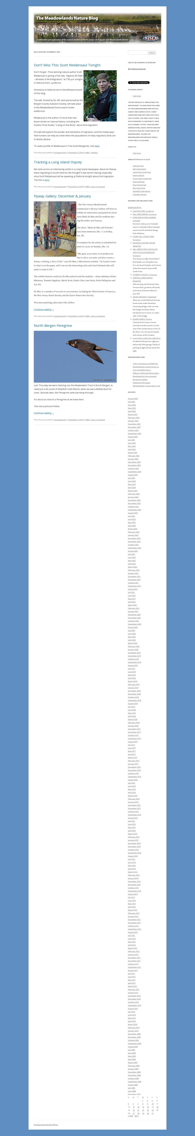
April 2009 (132, 1059)
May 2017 (132, 751)
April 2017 (132, 754)
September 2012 (134, 929)
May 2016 (132, 789)
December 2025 (134, 424)
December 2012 (134, 919)
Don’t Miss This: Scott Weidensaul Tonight (67, 65)
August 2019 (133, 665)
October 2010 (133, 1002)
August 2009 (133, 1046)
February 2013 (133, 913)
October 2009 (133, 1040)
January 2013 (133, 916)
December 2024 (134, 462)
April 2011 (132, 983)
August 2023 (133, 513)
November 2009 (134, 1037)
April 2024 (132, 487)
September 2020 (134, 624)
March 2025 (132, 452)
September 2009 (134, 1043)
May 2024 (132, 484)
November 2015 (134, 808)
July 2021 (131, 592)
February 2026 (133, 417)
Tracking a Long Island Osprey (58, 162)
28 (138, 1113)
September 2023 (134, 510)
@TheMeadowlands (137, 69)
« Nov (130, 1116)
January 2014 (133, 878)
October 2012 (133, 926)
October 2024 (133, 468)
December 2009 (134, 1034)
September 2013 (134, 891)
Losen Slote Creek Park (142, 178)
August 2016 (133, 780)
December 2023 (134, 500)
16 (148, 1107)
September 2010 (134, 1005)
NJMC (88, 152)
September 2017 (134, 738)
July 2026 (131, 402)
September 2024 (134, 471)
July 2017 (131, 745)
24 (153, 1110)
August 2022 (133, 551)
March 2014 (132, 872)
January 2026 (133, 421)
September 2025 (134, 433)
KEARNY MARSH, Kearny (142, 319)
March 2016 (132, 795)
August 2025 (133, 436)
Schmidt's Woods (140, 194)
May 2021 (132, 599)
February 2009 (133, 1066)
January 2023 (133, 535)
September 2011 (134, 967)
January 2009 (133, 1069)
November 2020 (134, 618)
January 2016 (133, 802)
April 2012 (132, 945)
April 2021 (132, 602)
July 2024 (131, 478)
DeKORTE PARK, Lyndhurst (143, 211)
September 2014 (134, 853)
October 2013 (133, 888)
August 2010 (133, 1008)
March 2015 (132, 834)
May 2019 (132, 675)
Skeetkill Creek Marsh (141, 191)
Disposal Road (138, 182)
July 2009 (131, 1050)
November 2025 (134, 427)
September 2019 (134, 662)
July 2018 (131, 707)
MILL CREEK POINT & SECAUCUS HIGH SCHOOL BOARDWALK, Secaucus (145, 252)
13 (134, 1107)
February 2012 (133, 951)
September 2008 (134, 1081)
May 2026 (132, 408)
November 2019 (134, 656)
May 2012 (132, 942)
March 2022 (132, 567)
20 (134, 1110)
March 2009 (132, 1062)
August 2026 (133, 398)
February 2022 (133, 570)
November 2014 (134, 846)
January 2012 (133, 954)
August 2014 (133, 856)
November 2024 (134, 465)
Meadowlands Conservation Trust (146, 386)
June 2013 (132, 900)
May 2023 (132, 522)
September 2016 (134, 776)
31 (153, 1113)
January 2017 (133, 764)
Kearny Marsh (138, 175)
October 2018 (133, 697)
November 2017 (134, 732)
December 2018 (134, 691)
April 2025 (132, 449)
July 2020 (131, 630)
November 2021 (134, 579)
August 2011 (133, 970)
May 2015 (132, 827)
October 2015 (133, 811)
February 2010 (133, 1027)
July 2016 (131, 783)
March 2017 (132, 757)
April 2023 (132, 525)
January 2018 (133, 726)
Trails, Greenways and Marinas (145, 363)
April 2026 (132, 411)
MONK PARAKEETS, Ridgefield (144, 297)
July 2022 (131, 554)
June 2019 (132, 672)
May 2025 (132, 446)
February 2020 (133, 646)
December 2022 (134, 538)
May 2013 (132, 903)
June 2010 (132, 1015)
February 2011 (133, 989)
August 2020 (133, 627)
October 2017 (133, 735)
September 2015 (134, 815)
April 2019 (132, 678)
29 (143, 1113)
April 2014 (132, 869)
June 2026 (132, 405)
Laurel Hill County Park (142, 172)
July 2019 (131, 668)
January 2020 (133, 649)
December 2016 (134, 767)
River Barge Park (139, 185)
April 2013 (132, 907)
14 (138, 1107)
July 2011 (131, 973)
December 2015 (134, 805)
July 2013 (131, 897)
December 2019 (134, 653)
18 (157, 1107)
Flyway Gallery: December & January (62, 196)
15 (143, 1107)
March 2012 (132, 948)
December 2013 (134, 881)
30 (148, 1113)
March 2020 (132, 643)
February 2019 (133, 684)
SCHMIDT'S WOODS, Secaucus (145, 274)
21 (138, 1110)
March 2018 (132, 719)
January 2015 (133, 840)
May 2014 (132, 865)
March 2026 (132, 414)
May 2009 (132, 1056)
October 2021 (133, 583)
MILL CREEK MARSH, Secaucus (145, 214)
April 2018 (132, 716)
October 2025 (133, 430)
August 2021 (133, 589)
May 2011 (132, 980)
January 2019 (133, 687)
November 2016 (134, 770)
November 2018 (134, 694)
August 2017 (133, 741)
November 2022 (134, 541)
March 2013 (132, 910)
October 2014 (133, 849)
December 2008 (134, 1072)
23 (148, 1110)
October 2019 (133, 659)
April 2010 (132, 1021)
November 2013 (134, 884)
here (97, 146)
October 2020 (133, 621)
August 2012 (133, 932)
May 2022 (132, 560)
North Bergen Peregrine (53, 325)
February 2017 (133, 761)
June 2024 (132, 481)
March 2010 (132, 1024)
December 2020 (134, 614)
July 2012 (131, 935)
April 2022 (132, 564)
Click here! (137, 96)
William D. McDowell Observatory (146, 373)
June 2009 (132, 1053)
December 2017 (134, 729)
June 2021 (132, 595)
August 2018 (133, 703)
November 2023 (134, 503)
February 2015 (133, 837)
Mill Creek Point (139, 188)
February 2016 (133, 799)
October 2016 (133, 773)
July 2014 (131, 859)
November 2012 (134, 923)
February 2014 (133, 875)
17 (153, 1107)
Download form (134, 207)
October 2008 (133, 1078)
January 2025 (133, 459)
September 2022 (134, 548)
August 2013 (133, 894)
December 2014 (134, 843)
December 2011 (134, 958)
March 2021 (132, 605)
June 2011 (132, 977)
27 (134, 1113)
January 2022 (133, 573)
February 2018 (133, 722)
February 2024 (133, 494)
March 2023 (132, 529)
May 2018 (132, 713)
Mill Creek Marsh (139, 169)
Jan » (137, 1116)
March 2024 (132, 491)
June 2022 (132, 557)
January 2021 (133, 611)
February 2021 (133, 608)
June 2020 (132, 633)
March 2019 (132, 681)
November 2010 (134, 999)
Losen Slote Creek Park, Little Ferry (147, 338)
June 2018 (132, 710)
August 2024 (133, 475)
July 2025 (131, 440)
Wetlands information (141, 382)
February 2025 (133, 456)
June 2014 (132, 862)
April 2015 (132, 830)
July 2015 (131, 821)
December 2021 (134, 576)
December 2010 (134, 996)
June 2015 (132, 824)
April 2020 (132, 640)
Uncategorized (60, 152)
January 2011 (133, 992)
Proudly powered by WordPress (46, 1125)
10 (153, 1104)
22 (143, 1110)
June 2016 (132, 786)
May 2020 (132, 637)
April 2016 (132, 792)
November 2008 (134, 1075)
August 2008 (133, 1085)
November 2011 (134, 961)
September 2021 (134, 586)
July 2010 (131, 1012)
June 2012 (132, 938)
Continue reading (44, 309)
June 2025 (132, 443)
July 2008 (131, 1088)
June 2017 (132, 748)
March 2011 (132, 986)
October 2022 (133, 545)
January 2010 (133, 1031)
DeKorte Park (138, 166)
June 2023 (132, 519)
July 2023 (131, 516)
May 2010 (132, 1018)
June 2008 (132, 1091)
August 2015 (133, 818)
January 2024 (133, 497)
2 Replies (94, 152)
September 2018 (134, 700)
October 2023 (133, 506)
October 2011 (133, 964)
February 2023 (133, 532)
